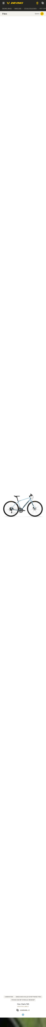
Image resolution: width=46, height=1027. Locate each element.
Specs (37, 13)
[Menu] (3, 3)
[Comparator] (43, 3)
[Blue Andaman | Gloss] (23, 1014)
